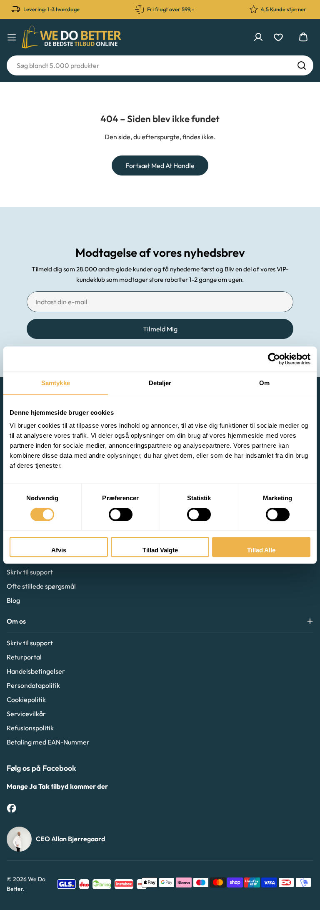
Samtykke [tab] (55, 382)
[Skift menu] (12, 37)
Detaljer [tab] (160, 382)
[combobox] (160, 65)
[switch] (120, 514)
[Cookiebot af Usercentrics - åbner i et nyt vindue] (274, 359)
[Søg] (302, 65)
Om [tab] (264, 382)
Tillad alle (261, 550)
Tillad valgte (160, 550)
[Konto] (258, 37)
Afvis (58, 550)
